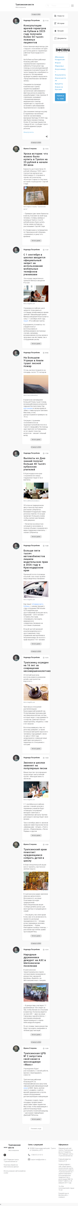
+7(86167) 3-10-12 (37, 1155)
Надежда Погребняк (32, 20)
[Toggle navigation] (72, 6)
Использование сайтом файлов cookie (14, 1172)
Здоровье (60, 66)
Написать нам (60, 97)
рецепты (59, 84)
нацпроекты (29, 132)
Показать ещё (36, 1128)
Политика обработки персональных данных (11, 1166)
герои (58, 63)
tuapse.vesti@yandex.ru (38, 1159)
